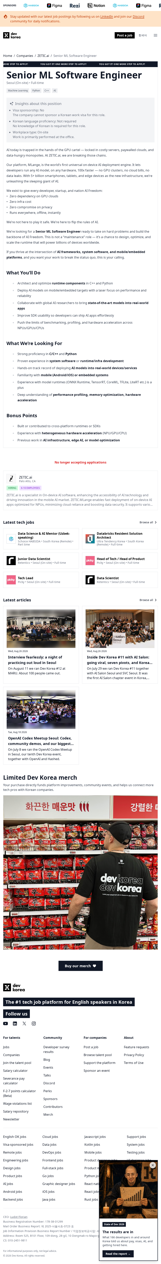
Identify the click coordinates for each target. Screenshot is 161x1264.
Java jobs (48, 1199)
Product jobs (12, 1176)
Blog (46, 1059)
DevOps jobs (51, 1152)
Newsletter (11, 1119)
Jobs (6, 1047)
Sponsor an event (97, 1070)
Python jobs (93, 1176)
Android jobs (12, 1191)
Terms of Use (134, 1063)
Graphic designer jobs (58, 1184)
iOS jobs (48, 1191)
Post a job (124, 35)
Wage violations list (17, 1103)
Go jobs (48, 1176)
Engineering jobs (15, 1160)
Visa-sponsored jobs (18, 1144)
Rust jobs (91, 1199)
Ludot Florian (18, 1217)
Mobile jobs (93, 1152)
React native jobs (97, 1184)
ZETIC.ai (43, 56)
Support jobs (136, 1137)
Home (7, 56)
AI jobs (8, 1184)
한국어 (143, 35)
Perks (47, 1091)
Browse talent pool (98, 1055)
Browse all (146, 522)
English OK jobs (14, 1137)
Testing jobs (136, 1152)
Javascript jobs (95, 1137)
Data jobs (49, 1144)
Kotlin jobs (92, 1144)
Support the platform (99, 1063)
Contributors (53, 1107)
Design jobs (12, 1168)
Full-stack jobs (52, 1168)
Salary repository (15, 1111)
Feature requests (136, 1047)
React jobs (92, 1191)
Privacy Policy (134, 1055)
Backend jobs (13, 1199)
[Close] (153, 1165)
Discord (138, 16)
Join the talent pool (17, 1063)
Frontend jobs (52, 1160)
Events (48, 1067)
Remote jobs (12, 1152)
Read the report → (118, 1254)
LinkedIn (106, 16)
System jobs (136, 1144)
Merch (48, 1114)
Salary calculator (15, 1070)
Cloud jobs (50, 1137)
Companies (24, 56)
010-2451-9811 (17, 1240)
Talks (47, 1075)
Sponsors (9, 5)
